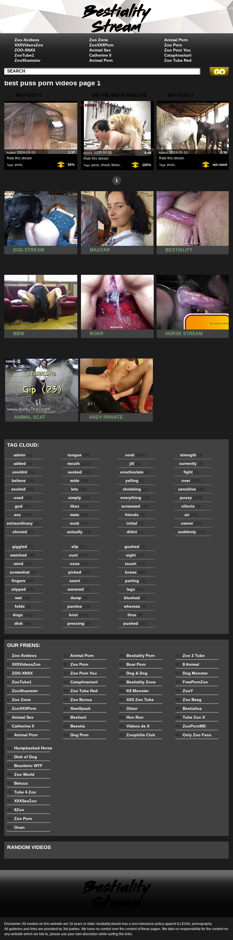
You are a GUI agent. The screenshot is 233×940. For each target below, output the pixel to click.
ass (23, 514)
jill (135, 463)
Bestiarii (74, 717)
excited (22, 489)
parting (135, 580)
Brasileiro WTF (25, 765)
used (23, 497)
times (115, 165)
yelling (135, 480)
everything (135, 497)
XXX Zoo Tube (136, 699)
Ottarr (128, 708)
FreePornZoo (192, 682)
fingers (23, 580)
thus (135, 615)
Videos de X (134, 726)
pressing (79, 623)
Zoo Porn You (177, 50)
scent (79, 580)
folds (23, 606)
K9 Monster (134, 690)
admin (23, 455)
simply (79, 497)
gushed (134, 546)
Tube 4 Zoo (21, 792)
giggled (22, 546)
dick (22, 623)
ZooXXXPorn (101, 45)
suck (79, 523)
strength (191, 455)
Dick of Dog (22, 757)
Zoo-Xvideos (26, 40)
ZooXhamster (27, 60)
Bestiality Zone (137, 682)
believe (23, 480)
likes (79, 506)
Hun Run (131, 717)
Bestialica (189, 708)
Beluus (17, 783)
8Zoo (15, 809)
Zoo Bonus (77, 699)
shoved (23, 531)
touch (135, 563)
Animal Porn (101, 60)
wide (79, 480)
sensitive (191, 489)
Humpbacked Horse (29, 748)
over (191, 480)
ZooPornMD (191, 726)
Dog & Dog (133, 673)
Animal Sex (100, 50)
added (23, 463)
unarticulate (135, 472)
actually (79, 531)
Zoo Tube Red (178, 60)
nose (79, 563)
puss (18, 165)
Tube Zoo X (190, 717)
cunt (79, 555)
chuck (105, 165)
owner (191, 523)
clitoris (191, 506)
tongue (79, 455)
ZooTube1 (24, 55)
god (23, 506)
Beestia (74, 726)
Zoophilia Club (137, 735)
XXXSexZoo (22, 801)
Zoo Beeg (188, 699)
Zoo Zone (98, 40)
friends (135, 514)
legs (135, 589)
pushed (135, 623)
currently (191, 463)
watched (22, 555)
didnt (135, 531)
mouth (79, 463)
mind (23, 563)
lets (79, 489)
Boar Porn (132, 664)
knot (79, 615)
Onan (16, 827)
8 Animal (187, 664)
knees (135, 572)
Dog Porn (76, 735)
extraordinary (23, 523)
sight (135, 555)
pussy (191, 497)
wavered (79, 589)
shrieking (135, 489)
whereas (135, 606)
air (191, 514)
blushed (135, 597)
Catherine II (100, 55)
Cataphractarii (178, 55)
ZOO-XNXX (24, 50)
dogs (23, 615)
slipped (22, 589)
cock (135, 455)
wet (22, 597)
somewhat (23, 572)
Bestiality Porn (137, 655)
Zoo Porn (173, 45)
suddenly (191, 531)
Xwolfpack (77, 708)
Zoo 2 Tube (190, 655)
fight (191, 472)
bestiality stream (116, 18)
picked (79, 572)
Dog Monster (192, 673)
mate (79, 514)
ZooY (184, 690)
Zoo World (20, 774)
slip (79, 546)
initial (134, 523)
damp (79, 597)
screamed (135, 506)
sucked (79, 472)
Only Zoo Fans (193, 735)
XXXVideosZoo (28, 45)
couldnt (23, 472)
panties (78, 606)
